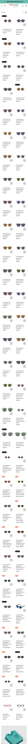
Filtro (4, 12)
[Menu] (2, 6)
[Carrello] (26, 6)
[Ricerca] (5, 6)
